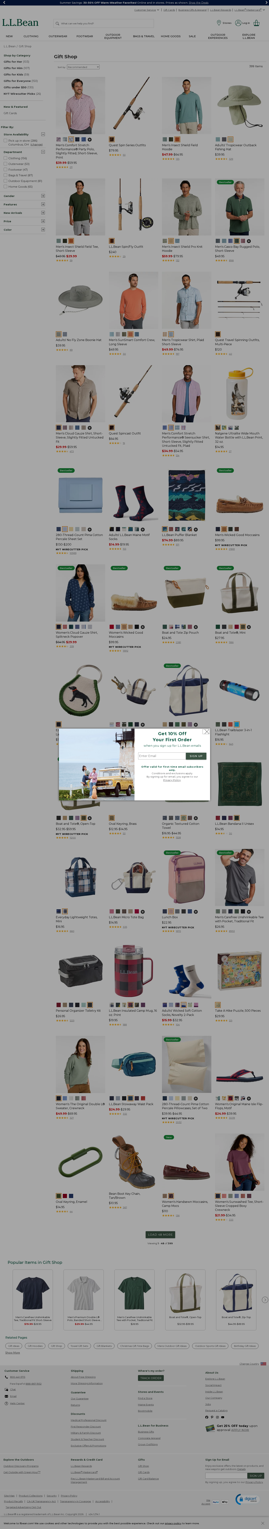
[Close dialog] (206, 731)
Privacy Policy (172, 780)
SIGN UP (196, 756)
